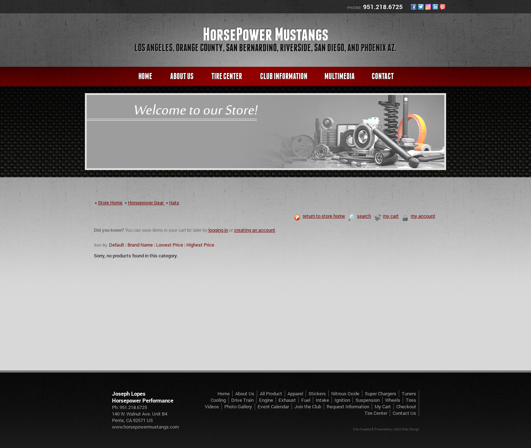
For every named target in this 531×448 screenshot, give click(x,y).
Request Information (348, 406)
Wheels (392, 400)
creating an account (254, 230)
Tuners (409, 393)
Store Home (110, 202)
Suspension (367, 400)
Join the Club (307, 406)
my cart (391, 216)
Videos (212, 406)
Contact (383, 76)
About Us (181, 76)
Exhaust (287, 400)
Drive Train (242, 400)
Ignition (342, 400)
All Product (271, 393)
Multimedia (339, 76)
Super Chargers (380, 393)
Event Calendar (273, 406)
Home (145, 76)
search (364, 216)
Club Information (283, 76)
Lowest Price (169, 245)
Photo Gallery (238, 406)
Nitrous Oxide (345, 393)
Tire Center (226, 76)
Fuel (305, 400)
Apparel (295, 393)
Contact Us (404, 413)
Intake (322, 400)
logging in (218, 230)
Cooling (218, 400)
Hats (174, 202)
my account (423, 216)
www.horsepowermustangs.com (145, 426)
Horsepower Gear (146, 202)
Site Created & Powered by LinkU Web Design (386, 429)
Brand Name (140, 245)
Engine (266, 400)
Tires (411, 400)
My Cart (383, 406)
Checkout (406, 406)
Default (116, 245)
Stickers (317, 393)
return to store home (324, 216)
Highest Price (200, 245)
